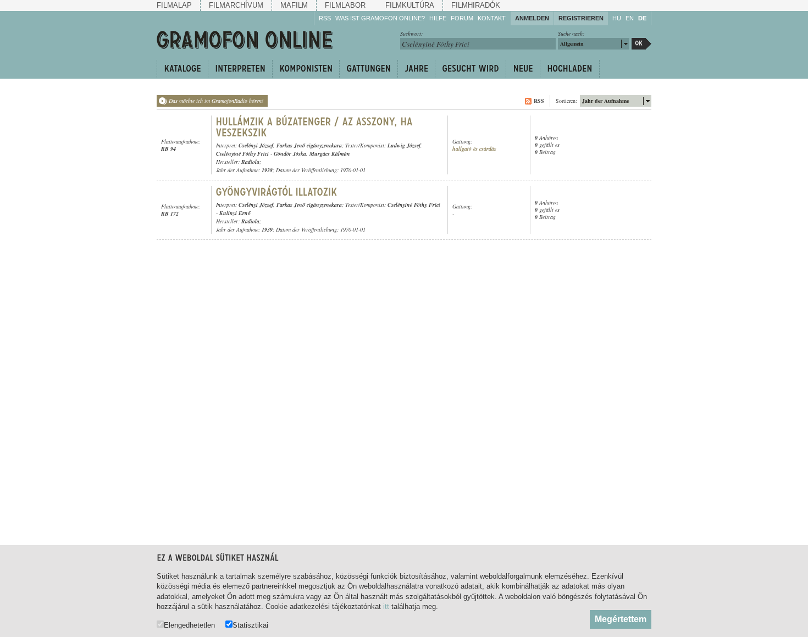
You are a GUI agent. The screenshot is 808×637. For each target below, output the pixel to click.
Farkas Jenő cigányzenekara (309, 145)
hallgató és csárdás (474, 148)
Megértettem (620, 619)
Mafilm (294, 5)
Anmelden (532, 18)
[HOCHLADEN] (570, 69)
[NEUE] (523, 69)
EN (630, 18)
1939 (267, 229)
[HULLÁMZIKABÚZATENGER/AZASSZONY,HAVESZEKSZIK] (316, 127)
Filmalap (174, 5)
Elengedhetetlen (189, 625)
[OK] (641, 44)
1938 (267, 170)
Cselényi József (256, 145)
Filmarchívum (236, 5)
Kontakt (492, 18)
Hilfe (437, 18)
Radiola (250, 162)
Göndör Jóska (290, 153)
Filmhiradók (475, 5)
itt (386, 606)
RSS (325, 18)
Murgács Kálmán (329, 153)
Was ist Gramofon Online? (380, 18)
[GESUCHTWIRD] (470, 69)
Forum (462, 18)
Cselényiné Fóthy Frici (242, 153)
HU (616, 18)
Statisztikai (250, 625)
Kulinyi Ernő (235, 213)
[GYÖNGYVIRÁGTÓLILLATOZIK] (276, 192)
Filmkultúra (409, 5)
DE (642, 18)
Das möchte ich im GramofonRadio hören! (216, 101)
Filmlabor (345, 5)
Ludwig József (404, 145)
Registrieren (581, 18)
